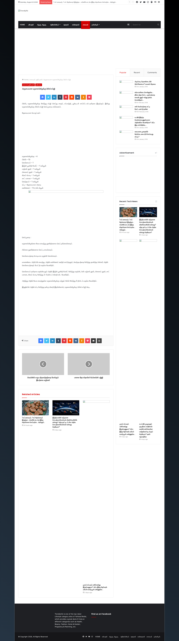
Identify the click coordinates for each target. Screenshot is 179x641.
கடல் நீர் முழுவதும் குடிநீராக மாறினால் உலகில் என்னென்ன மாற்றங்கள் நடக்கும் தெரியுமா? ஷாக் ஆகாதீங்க (146, 430)
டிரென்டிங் (95, 25)
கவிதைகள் (75, 25)
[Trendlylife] (23, 10)
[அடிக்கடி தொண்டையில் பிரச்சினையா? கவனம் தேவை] (126, 84)
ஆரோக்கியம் (54, 25)
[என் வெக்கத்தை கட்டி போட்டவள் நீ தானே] (126, 109)
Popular (123, 72)
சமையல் (85, 25)
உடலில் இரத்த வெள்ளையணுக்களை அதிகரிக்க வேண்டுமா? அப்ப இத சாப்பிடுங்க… (145, 121)
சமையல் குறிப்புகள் (36, 80)
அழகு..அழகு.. (42, 25)
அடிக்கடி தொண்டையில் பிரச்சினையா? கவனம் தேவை (145, 82)
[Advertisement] (114, 12)
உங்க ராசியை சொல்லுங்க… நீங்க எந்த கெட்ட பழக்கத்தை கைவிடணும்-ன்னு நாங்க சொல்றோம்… (145, 96)
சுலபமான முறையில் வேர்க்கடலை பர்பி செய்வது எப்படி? (144, 134)
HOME (22, 25)
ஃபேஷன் (31, 25)
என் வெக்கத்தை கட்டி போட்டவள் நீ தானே (142, 107)
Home (26, 80)
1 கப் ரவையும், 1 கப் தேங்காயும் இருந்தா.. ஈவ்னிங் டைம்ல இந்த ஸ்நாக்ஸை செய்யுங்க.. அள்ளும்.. (33, 419)
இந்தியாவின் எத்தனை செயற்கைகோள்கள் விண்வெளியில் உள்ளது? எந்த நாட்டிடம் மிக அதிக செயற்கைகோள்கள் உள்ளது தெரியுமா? (96, 2)
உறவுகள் (66, 25)
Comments (152, 72)
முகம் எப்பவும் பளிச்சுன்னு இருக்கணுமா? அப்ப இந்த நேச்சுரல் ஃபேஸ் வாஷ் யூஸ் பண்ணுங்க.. (95, 587)
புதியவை (38, 85)
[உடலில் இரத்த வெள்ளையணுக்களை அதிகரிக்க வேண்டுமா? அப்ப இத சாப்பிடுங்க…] (126, 120)
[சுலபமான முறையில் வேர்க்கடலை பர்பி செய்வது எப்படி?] (126, 135)
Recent (137, 72)
